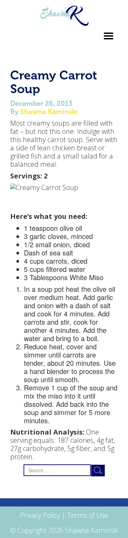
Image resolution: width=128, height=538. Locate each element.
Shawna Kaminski (49, 112)
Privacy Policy (40, 515)
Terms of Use (87, 515)
